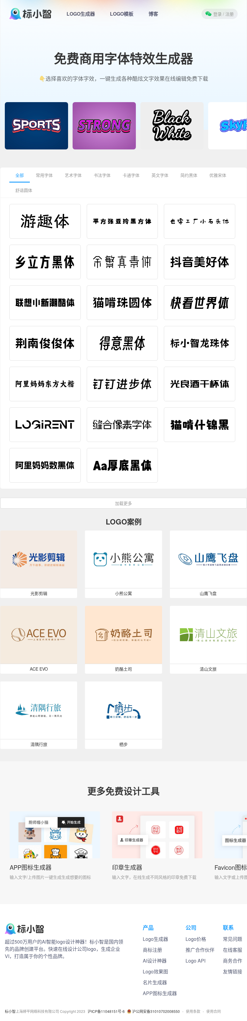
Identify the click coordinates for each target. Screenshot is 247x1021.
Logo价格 (196, 938)
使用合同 (213, 1011)
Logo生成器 (155, 938)
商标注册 (152, 949)
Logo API (195, 960)
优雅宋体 (217, 175)
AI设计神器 (155, 960)
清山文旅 (208, 669)
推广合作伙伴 (200, 949)
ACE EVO (39, 669)
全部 (19, 175)
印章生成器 (127, 867)
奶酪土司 (123, 669)
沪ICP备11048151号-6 (106, 1011)
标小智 (10, 1011)
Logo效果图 (155, 971)
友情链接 (232, 971)
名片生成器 (155, 982)
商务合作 (232, 960)
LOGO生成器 (81, 13)
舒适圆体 (23, 190)
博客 (153, 13)
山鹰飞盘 (208, 593)
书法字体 (102, 175)
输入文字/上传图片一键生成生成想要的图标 (50, 877)
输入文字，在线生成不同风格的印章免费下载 (154, 877)
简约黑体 (188, 175)
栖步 (123, 744)
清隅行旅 (38, 744)
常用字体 (44, 175)
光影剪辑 (38, 593)
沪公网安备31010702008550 (156, 1011)
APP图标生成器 (31, 867)
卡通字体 (131, 175)
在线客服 (232, 949)
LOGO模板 (121, 13)
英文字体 (160, 175)
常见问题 (232, 938)
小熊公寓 (123, 593)
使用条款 (193, 1011)
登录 (223, 14)
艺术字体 (73, 175)
